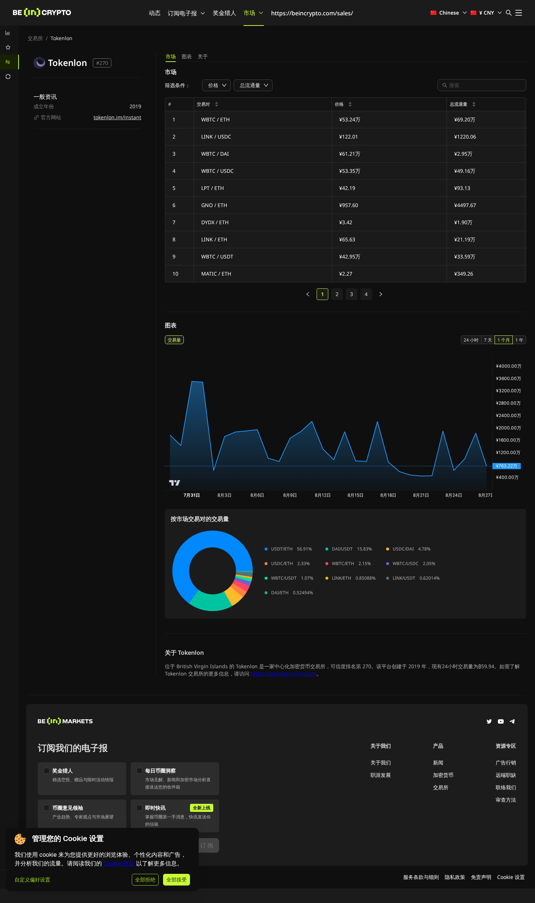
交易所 (35, 38)
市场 (249, 13)
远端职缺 (506, 774)
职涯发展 (380, 774)
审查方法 (506, 799)
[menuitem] (9, 33)
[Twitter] (489, 722)
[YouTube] (500, 722)
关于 (203, 56)
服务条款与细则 (421, 876)
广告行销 (506, 762)
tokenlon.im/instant (117, 117)
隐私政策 (455, 876)
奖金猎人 (224, 13)
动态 (154, 13)
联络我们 (506, 787)
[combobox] (485, 85)
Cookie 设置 (511, 876)
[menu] (9, 55)
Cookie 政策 (119, 863)
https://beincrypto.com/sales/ (312, 13)
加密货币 (443, 774)
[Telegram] (512, 722)
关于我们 (380, 762)
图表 (187, 56)
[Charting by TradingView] (175, 482)
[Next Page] (381, 294)
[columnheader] (263, 104)
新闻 (438, 762)
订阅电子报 (182, 13)
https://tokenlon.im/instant (283, 673)
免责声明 (481, 876)
